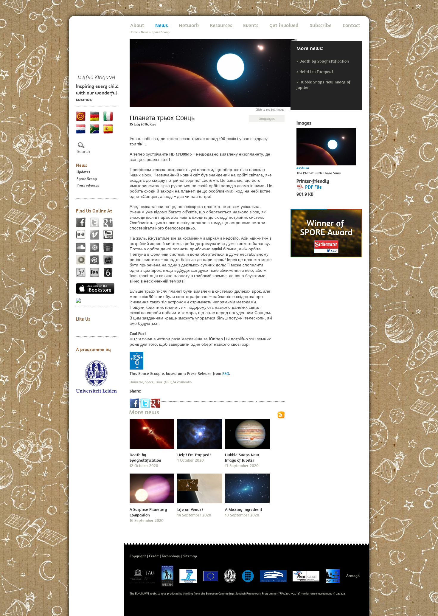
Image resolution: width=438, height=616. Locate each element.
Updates (83, 171)
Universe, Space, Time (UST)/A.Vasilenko (161, 382)
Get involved (284, 25)
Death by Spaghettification (324, 61)
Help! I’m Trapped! (316, 71)
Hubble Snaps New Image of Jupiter (242, 457)
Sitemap (190, 555)
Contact (351, 25)
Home (134, 32)
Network (189, 25)
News (81, 165)
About (137, 25)
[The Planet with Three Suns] (326, 145)
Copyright (138, 555)
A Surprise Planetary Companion (148, 512)
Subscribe (321, 25)
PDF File (313, 187)
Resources (221, 25)
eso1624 (302, 167)
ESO (225, 373)
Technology (171, 555)
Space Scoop (87, 178)
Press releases (88, 185)
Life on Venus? (190, 509)
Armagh (353, 575)
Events (250, 25)
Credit (154, 555)
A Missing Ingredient (243, 509)
